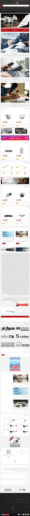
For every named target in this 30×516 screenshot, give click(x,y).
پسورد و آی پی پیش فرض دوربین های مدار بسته (8, 238)
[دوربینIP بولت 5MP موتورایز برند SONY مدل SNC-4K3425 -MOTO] (12, 431)
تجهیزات (19, 10)
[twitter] (3, 514)
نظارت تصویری (23, 10)
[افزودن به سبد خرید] (21, 112)
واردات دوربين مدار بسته (19, 468)
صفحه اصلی (27, 10)
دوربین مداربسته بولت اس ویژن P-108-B (19, 418)
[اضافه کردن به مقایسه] (22, 112)
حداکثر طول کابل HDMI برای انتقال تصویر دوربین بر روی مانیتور (19, 408)
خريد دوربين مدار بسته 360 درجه (12, 468)
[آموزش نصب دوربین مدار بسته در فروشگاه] (22, 234)
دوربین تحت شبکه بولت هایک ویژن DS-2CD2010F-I (8, 202)
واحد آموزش (15, 104)
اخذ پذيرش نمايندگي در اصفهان (6, 469)
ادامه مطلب (15, 56)
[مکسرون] (22, 344)
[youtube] (6, 514)
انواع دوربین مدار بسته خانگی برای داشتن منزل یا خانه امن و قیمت (23, 508)
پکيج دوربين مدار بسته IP (25, 468)
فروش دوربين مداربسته (5, 468)
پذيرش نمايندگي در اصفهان (13, 469)
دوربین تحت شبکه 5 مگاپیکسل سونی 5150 (19, 429)
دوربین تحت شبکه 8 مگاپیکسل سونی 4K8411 (6, 424)
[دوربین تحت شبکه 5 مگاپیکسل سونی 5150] (25, 431)
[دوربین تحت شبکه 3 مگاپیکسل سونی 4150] (25, 425)
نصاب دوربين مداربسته (25, 469)
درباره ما (28, 510)
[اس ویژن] (22, 336)
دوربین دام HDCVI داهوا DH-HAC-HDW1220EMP (6, 166)
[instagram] (8, 514)
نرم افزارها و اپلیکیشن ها (15, 10)
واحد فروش (15, 54)
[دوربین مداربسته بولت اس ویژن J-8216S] (25, 167)
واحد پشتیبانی (15, 78)
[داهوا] (7, 328)
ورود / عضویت (27, 0)
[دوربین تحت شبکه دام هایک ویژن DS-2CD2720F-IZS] (22, 195)
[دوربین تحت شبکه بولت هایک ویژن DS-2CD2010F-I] (8, 195)
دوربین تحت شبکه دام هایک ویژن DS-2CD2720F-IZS (22, 202)
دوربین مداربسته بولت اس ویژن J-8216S (19, 166)
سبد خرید (24, 0)
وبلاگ (10, 10)
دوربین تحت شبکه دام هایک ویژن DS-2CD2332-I (8, 124)
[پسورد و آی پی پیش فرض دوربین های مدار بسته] (8, 234)
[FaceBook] (1, 514)
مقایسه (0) (17, 0)
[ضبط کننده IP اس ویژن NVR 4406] (8, 215)
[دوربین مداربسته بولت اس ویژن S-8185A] (25, 173)
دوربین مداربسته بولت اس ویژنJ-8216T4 (6, 171)
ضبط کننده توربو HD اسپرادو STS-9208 (23, 222)
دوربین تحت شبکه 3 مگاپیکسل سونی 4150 (19, 424)
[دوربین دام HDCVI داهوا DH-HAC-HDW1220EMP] (12, 167)
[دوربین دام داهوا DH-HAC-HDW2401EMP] (22, 117)
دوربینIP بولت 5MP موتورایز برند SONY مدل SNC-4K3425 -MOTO (5, 430)
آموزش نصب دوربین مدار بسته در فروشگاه (23, 238)
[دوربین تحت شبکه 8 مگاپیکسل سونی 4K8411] (12, 425)
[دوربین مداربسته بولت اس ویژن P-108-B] (25, 420)
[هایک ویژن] (22, 328)
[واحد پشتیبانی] (15, 67)
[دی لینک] (7, 344)
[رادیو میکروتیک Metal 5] (8, 151)
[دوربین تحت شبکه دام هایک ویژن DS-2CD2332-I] (8, 117)
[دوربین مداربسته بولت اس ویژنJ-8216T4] (12, 173)
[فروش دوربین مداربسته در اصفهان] (15, 42)
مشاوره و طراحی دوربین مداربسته (5, 10)
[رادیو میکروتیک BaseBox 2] (22, 151)
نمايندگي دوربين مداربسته (19, 469)
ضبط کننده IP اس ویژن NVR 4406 (10, 222)
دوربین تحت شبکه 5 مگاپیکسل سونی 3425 (6, 418)
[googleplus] (5, 514)
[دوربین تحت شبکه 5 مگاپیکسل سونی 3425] (12, 420)
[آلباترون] (7, 336)
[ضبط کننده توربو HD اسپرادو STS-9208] (22, 215)
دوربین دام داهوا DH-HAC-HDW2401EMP (23, 124)
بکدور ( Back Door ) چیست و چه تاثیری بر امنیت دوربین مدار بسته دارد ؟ (8, 504)
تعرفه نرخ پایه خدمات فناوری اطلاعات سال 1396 (24, 511)
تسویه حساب (20, 0)
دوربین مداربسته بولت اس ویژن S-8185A (19, 171)
